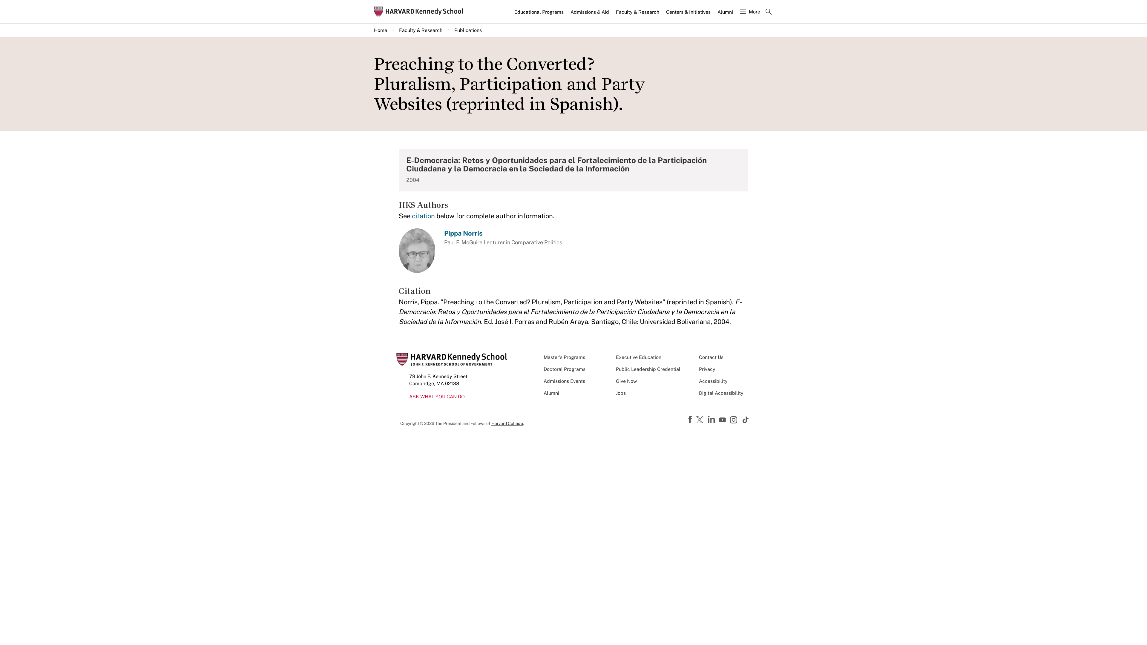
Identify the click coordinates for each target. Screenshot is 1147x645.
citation (423, 216)
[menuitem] (539, 15)
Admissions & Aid (590, 12)
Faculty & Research (637, 12)
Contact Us (711, 357)
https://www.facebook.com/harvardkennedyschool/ (690, 419)
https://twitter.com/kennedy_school (700, 420)
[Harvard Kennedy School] (420, 12)
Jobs (621, 393)
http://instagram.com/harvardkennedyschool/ (734, 420)
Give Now (626, 381)
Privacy (707, 369)
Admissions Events (564, 381)
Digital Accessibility (721, 393)
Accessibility (713, 381)
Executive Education (638, 357)
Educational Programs (539, 12)
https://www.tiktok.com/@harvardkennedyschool (745, 420)
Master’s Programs (564, 357)
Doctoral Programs (564, 369)
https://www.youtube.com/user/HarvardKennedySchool (723, 420)
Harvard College (507, 423)
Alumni (725, 12)
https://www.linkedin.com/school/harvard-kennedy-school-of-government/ (712, 419)
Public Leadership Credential (648, 369)
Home (380, 30)
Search (768, 12)
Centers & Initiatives (688, 12)
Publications (468, 30)
